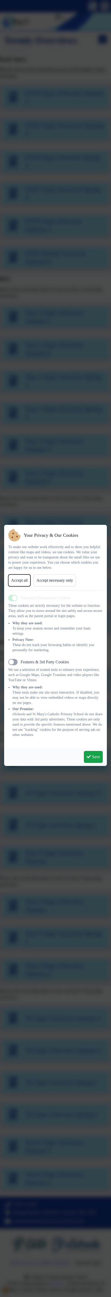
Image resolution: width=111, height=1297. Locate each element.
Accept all (19, 580)
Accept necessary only (54, 580)
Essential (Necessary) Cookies (45, 598)
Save (95, 757)
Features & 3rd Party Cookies (45, 662)
